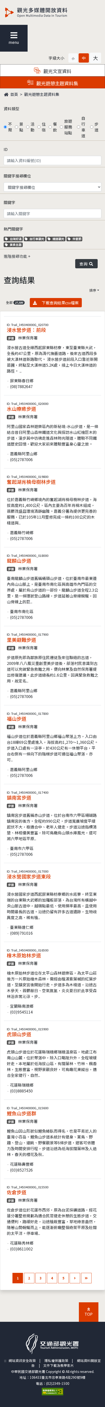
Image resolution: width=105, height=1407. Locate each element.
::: (5, 1360)
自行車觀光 (36, 239)
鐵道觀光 (58, 239)
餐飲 (55, 127)
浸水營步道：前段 (26, 329)
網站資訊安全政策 (22, 1360)
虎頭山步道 (19, 1034)
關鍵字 (9, 202)
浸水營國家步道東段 (29, 876)
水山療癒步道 (21, 408)
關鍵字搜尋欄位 (17, 176)
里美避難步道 (21, 639)
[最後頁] (86, 1278)
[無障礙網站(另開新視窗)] (52, 1390)
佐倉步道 (16, 1192)
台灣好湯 (16, 239)
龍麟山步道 (19, 560)
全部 (14, 302)
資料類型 (11, 109)
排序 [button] (92, 290)
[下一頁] (75, 1278)
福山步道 (16, 718)
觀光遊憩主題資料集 (41, 94)
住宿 (44, 127)
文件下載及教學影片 (58, 1365)
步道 (96, 127)
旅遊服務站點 (68, 127)
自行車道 (83, 127)
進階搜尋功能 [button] (16, 256)
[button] (73, 58)
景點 (21, 127)
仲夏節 (77, 239)
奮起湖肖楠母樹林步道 (31, 481)
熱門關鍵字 (13, 229)
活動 (32, 127)
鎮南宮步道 (19, 797)
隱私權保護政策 (56, 1360)
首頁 (13, 94)
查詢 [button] (84, 264)
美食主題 (16, 244)
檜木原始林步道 (24, 955)
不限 (10, 127)
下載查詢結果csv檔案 (60, 302)
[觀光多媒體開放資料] (44, 12)
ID (6, 149)
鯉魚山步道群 (21, 1113)
